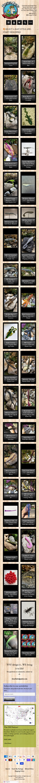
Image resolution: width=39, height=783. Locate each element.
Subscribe (9, 699)
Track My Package (17, 769)
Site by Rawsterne (19, 777)
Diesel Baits (19, 776)
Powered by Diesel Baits (19, 779)
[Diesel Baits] (11, 10)
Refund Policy (29, 769)
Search (8, 769)
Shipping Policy (19, 771)
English (7, 782)
